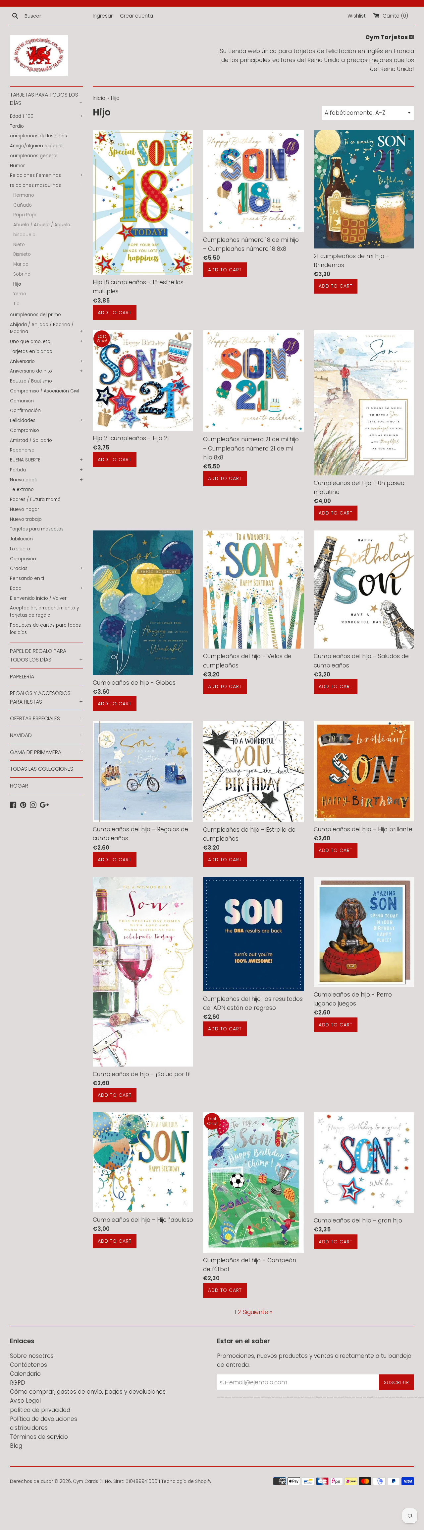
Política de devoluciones (43, 1419)
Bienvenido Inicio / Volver (38, 598)
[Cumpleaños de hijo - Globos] (143, 602)
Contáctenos (28, 1365)
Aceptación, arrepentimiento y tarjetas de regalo (44, 611)
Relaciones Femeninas (46, 175)
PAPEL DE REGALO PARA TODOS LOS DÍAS (46, 655)
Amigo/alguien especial (37, 146)
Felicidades (46, 420)
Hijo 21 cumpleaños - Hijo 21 (131, 438)
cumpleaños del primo (35, 315)
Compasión (23, 559)
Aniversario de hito (46, 371)
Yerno (19, 294)
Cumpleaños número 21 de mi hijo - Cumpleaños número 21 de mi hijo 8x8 (251, 448)
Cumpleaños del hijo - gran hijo (358, 1220)
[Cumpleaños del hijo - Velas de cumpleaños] (253, 589)
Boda (46, 588)
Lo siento (20, 549)
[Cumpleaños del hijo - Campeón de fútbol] (253, 1182)
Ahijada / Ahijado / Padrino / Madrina (46, 328)
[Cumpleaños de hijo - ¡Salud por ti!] (143, 972)
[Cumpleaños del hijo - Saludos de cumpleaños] (364, 589)
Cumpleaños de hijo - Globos (134, 683)
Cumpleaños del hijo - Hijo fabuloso (143, 1220)
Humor (17, 166)
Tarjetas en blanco (31, 351)
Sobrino (21, 274)
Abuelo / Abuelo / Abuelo (41, 225)
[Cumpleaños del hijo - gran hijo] (364, 1162)
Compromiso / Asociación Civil (44, 391)
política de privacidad (40, 1410)
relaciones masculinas (46, 185)
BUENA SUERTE (46, 460)
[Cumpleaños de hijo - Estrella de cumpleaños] (253, 771)
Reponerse (22, 450)
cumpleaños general (33, 156)
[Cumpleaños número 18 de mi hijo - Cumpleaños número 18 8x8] (253, 181)
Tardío (17, 126)
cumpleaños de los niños (38, 136)
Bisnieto (22, 254)
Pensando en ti (27, 578)
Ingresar (103, 15)
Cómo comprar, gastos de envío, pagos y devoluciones (88, 1392)
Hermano (23, 195)
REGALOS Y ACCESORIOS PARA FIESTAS (46, 697)
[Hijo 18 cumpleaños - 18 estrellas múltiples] (143, 202)
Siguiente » (257, 1312)
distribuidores (29, 1428)
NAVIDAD (46, 735)
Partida (46, 470)
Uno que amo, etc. (46, 341)
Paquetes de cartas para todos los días (45, 629)
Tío (16, 304)
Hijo (17, 284)
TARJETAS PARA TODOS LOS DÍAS (46, 99)
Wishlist (356, 15)
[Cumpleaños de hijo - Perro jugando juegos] (364, 932)
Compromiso (24, 430)
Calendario (25, 1374)
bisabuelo (24, 235)
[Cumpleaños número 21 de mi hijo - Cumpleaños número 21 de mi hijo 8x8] (253, 381)
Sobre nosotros (32, 1356)
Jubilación (21, 539)
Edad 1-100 (46, 116)
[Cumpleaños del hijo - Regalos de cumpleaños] (143, 771)
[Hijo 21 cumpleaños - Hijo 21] (143, 380)
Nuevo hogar (24, 509)
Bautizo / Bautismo (31, 381)
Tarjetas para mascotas (37, 529)
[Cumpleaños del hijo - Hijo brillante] (364, 771)
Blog (16, 1446)
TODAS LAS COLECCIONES (41, 769)
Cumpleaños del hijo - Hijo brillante (363, 829)
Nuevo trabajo (26, 519)
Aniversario (46, 361)
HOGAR (19, 786)
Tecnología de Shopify (186, 1481)
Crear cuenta (136, 15)
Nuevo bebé (46, 480)
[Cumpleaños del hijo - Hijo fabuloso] (143, 1162)
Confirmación (25, 410)
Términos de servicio (39, 1437)
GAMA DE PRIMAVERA (46, 752)
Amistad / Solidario (31, 440)
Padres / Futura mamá (35, 499)
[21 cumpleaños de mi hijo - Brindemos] (364, 189)
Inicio (99, 98)
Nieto (19, 245)
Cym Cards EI (88, 1481)
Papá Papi (24, 215)
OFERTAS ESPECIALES (46, 718)
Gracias (46, 568)
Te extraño (22, 489)
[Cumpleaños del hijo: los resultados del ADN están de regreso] (253, 934)
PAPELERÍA (22, 676)
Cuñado (22, 205)
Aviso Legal (25, 1401)
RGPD (17, 1383)
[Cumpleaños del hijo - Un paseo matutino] (364, 402)
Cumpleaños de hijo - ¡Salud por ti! (142, 1074)
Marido (20, 264)
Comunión (22, 401)
